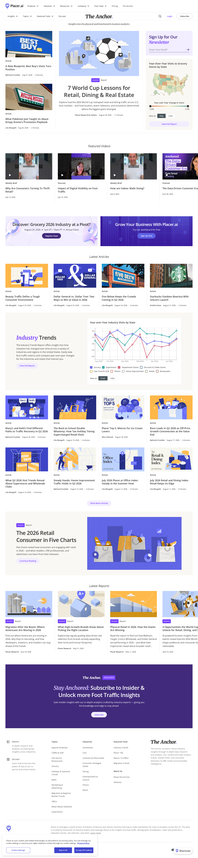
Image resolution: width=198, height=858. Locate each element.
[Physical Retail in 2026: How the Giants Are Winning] (133, 604)
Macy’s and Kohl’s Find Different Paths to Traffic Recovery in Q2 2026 (26, 430)
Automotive (88, 747)
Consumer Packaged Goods (92, 764)
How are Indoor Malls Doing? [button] (127, 188)
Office (54, 801)
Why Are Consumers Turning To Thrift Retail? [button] (27, 190)
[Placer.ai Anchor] (99, 16)
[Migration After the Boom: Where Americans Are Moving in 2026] (28, 604)
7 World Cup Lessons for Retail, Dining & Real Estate (99, 91)
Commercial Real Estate (93, 758)
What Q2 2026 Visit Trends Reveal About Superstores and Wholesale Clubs (25, 483)
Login (169, 16)
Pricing (115, 6)
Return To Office (121, 758)
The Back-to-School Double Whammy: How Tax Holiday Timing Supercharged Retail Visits (74, 431)
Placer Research (12, 652)
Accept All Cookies (84, 850)
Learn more (95, 833)
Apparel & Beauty (59, 747)
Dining (86, 771)
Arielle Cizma (155, 305)
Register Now (51, 236)
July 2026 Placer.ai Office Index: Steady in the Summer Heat (120, 482)
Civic (85, 752)
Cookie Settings (18, 850)
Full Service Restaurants (57, 759)
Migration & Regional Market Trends (61, 794)
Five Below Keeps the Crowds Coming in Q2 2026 (119, 298)
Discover (62, 16)
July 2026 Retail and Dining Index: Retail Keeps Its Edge (169, 482)
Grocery (55, 766)
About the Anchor (122, 777)
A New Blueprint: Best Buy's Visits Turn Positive (28, 68)
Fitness (86, 785)
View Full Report (169, 124)
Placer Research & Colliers (86, 115)
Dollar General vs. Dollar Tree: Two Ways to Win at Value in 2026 (74, 298)
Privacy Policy (83, 843)
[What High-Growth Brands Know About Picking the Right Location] (81, 604)
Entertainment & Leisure (90, 778)
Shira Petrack (107, 437)
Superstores (57, 811)
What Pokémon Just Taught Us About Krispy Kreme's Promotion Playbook (26, 120)
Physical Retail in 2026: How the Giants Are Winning (133, 628)
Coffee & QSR (58, 752)
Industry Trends (121, 747)
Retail (85, 790)
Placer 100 (118, 752)
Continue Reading (28, 561)
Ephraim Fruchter (12, 75)
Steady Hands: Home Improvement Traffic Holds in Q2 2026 (74, 482)
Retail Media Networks (62, 806)
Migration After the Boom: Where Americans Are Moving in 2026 (25, 628)
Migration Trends (121, 763)
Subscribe (184, 16)
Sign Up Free (146, 235)
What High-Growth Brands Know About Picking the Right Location (81, 628)
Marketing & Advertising (57, 786)
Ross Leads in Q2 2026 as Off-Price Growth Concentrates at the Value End (170, 431)
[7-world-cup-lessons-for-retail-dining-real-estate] (99, 53)
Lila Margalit (10, 128)
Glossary (117, 782)
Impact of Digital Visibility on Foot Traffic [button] (78, 190)
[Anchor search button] (160, 16)
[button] (33, 6)
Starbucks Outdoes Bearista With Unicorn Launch (169, 298)
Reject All (63, 850)
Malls (54, 779)
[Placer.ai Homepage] (14, 6)
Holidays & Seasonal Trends (61, 773)
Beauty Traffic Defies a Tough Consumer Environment (22, 298)
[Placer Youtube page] (173, 850)
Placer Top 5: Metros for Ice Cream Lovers (122, 430)
